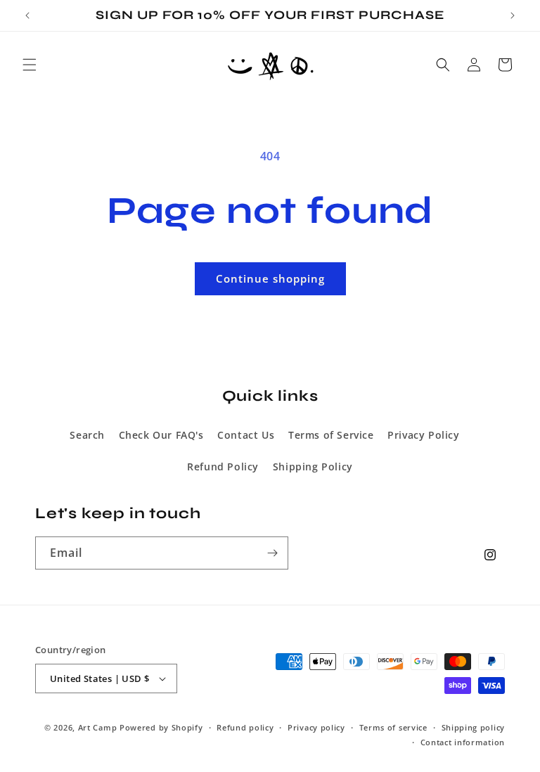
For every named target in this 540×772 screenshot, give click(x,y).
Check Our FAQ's (161, 435)
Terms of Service (331, 435)
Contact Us (245, 435)
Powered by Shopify (161, 727)
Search (87, 435)
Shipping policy (474, 727)
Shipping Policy (313, 466)
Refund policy (245, 727)
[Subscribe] (272, 553)
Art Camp (97, 727)
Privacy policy (316, 727)
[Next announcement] (512, 15)
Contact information (462, 742)
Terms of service (393, 727)
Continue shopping (270, 278)
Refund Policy (223, 466)
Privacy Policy (423, 435)
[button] (29, 64)
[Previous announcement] (27, 15)
